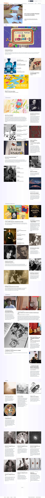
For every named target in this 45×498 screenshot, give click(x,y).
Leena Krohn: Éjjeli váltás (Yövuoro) (21, 130)
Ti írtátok (33, 71)
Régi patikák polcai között (20, 60)
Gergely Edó (19, 395)
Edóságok (22, 395)
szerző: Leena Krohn (19, 125)
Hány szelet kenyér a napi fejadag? (21, 64)
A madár (18, 180)
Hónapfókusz (35, 139)
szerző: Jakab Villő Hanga (32, 218)
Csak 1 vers (36, 112)
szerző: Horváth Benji (20, 471)
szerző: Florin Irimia (13, 156)
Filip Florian (31, 169)
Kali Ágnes (6, 285)
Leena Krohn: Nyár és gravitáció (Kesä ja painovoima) (22, 135)
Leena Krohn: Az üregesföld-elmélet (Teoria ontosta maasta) (21, 140)
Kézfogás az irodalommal (17, 3)
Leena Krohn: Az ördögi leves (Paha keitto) (22, 126)
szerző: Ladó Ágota (19, 59)
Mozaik (35, 3)
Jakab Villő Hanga (6, 114)
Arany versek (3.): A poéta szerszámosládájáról (20, 239)
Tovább (22, 487)
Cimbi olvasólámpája (24, 3)
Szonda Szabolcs (6, 260)
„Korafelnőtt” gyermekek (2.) (20, 172)
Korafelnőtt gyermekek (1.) (20, 168)
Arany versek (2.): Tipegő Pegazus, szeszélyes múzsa (21, 235)
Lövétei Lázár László (32, 112)
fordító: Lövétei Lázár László (36, 169)
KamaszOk (11, 395)
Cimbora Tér (39, 3)
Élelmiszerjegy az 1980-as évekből (21, 65)
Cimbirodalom (11, 3)
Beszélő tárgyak (36, 471)
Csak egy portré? (19, 68)
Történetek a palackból (30, 3)
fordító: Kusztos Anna (25, 125)
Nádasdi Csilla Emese (7, 395)
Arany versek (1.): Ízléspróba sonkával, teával (21, 231)
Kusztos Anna (31, 139)
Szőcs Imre (18, 179)
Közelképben (10, 309)
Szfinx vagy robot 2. (19, 131)
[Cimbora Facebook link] (28, 1)
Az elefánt (18, 176)
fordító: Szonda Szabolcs (7, 156)
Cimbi (25, 9)
